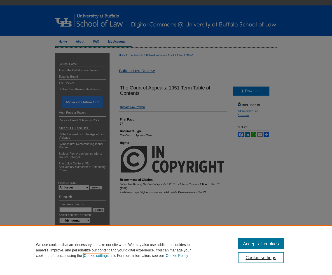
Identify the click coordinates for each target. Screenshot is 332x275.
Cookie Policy (177, 256)
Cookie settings (96, 256)
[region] (166, 250)
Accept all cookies (261, 243)
